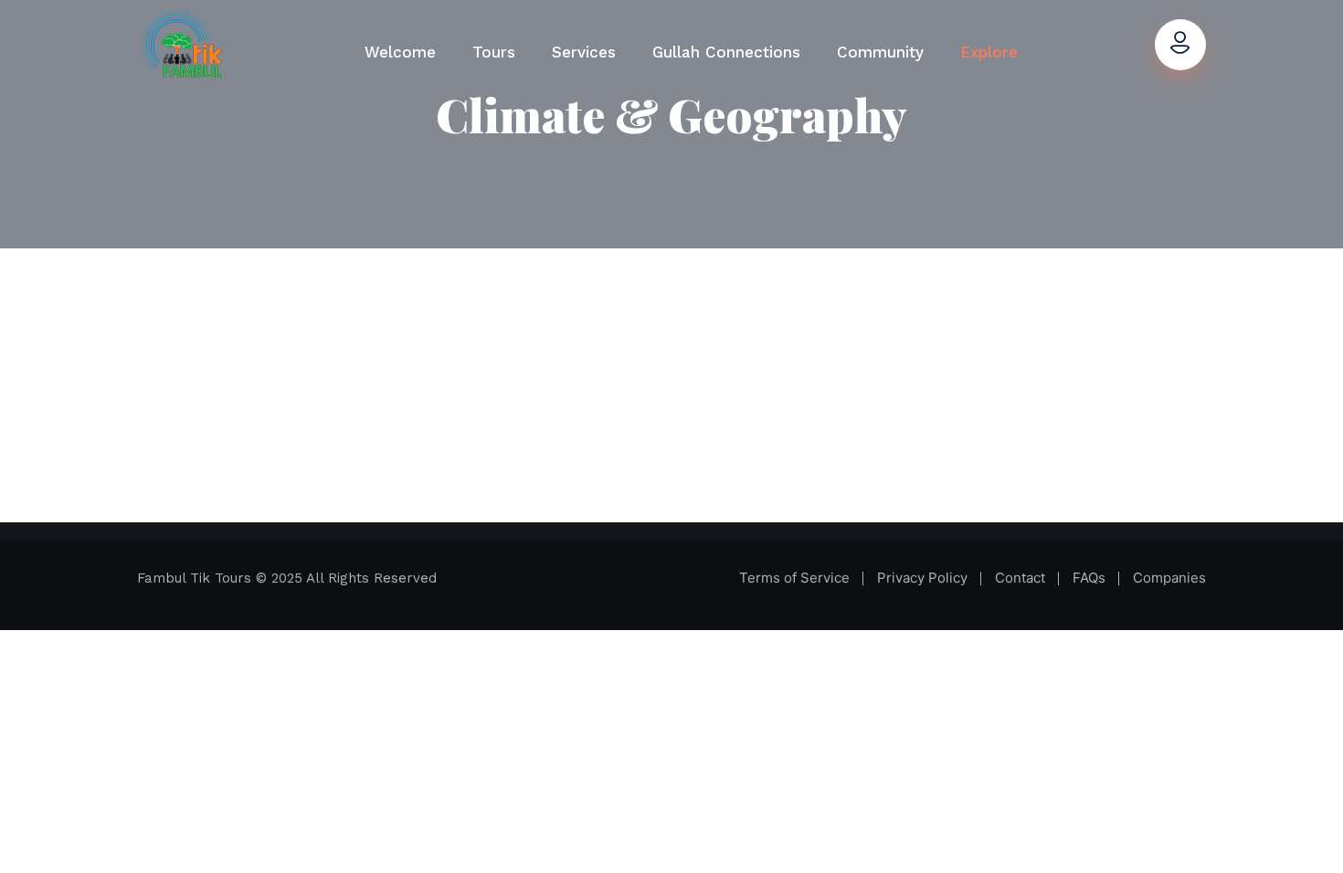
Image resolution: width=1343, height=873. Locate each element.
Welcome (400, 52)
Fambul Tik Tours (196, 578)
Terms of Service (794, 577)
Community (880, 52)
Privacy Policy (922, 577)
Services (584, 52)
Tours (493, 52)
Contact (1020, 577)
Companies (1169, 577)
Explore (989, 52)
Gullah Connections (726, 52)
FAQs (1089, 577)
